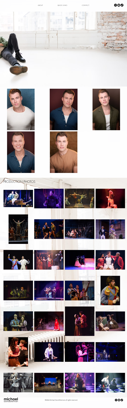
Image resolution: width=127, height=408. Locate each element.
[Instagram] (115, 5)
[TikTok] (122, 5)
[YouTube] (118, 5)
